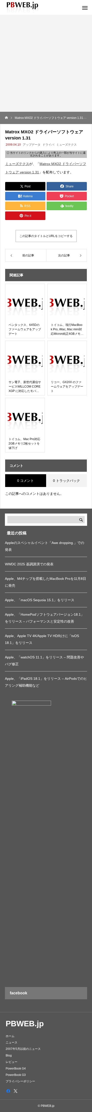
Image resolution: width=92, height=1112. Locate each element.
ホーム (10, 1036)
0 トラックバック (66, 481)
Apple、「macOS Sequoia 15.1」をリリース (39, 600)
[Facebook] (8, 1090)
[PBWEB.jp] (23, 7)
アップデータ (31, 144)
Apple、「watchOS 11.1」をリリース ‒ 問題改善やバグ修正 (44, 660)
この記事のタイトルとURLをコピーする (46, 236)
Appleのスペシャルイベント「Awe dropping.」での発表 (44, 546)
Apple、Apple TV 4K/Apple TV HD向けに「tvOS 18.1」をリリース (42, 639)
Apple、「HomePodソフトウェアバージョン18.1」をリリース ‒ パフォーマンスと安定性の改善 (44, 617)
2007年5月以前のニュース (23, 1049)
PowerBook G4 (16, 1068)
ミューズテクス (66, 144)
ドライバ (48, 144)
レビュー (11, 1062)
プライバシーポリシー (20, 1081)
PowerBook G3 (16, 1075)
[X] (15, 1090)
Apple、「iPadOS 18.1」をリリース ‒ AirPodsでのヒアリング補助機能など (46, 682)
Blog (9, 1055)
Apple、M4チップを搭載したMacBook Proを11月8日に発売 (45, 582)
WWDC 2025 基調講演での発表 (29, 564)
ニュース (11, 1042)
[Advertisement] (46, 63)
